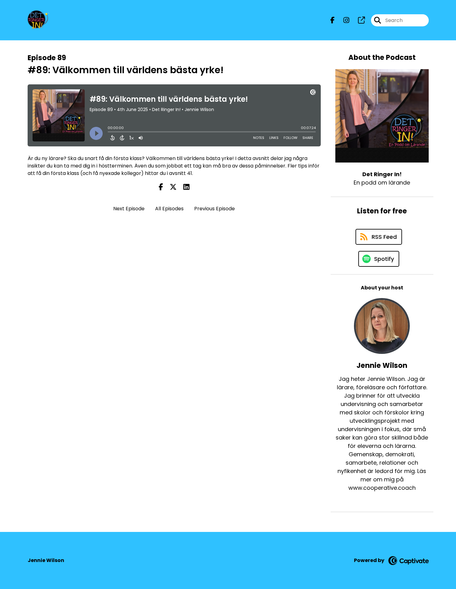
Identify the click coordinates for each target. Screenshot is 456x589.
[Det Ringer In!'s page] (358, 20)
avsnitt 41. (181, 173)
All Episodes (169, 208)
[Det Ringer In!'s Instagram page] (342, 20)
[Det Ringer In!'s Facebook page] (332, 20)
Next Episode (129, 208)
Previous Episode (214, 208)
